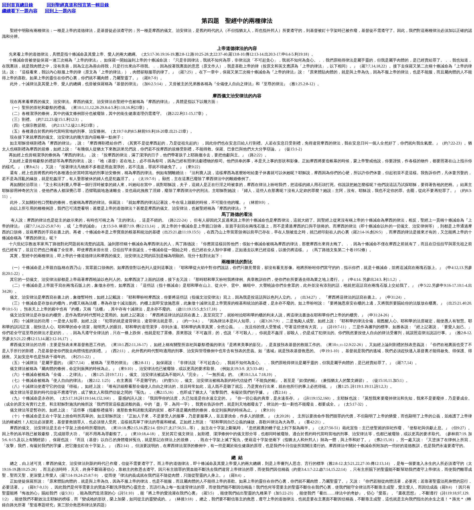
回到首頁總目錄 (17, 4)
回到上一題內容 (60, 10)
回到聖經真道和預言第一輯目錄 (78, 4)
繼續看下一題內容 (20, 10)
